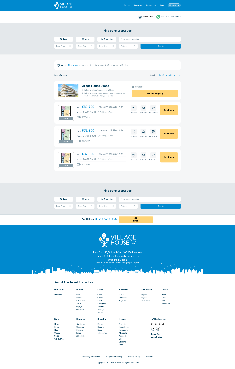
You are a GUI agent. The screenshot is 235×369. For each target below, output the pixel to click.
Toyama (122, 300)
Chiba (99, 295)
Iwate (78, 303)
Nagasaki (123, 336)
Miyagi (79, 306)
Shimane (79, 330)
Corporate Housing (114, 357)
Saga (121, 345)
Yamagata (80, 309)
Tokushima (102, 333)
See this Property (155, 93)
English (174, 5)
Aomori (79, 297)
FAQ (162, 5)
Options (124, 46)
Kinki (56, 319)
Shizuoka (166, 303)
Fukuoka (122, 324)
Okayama (80, 327)
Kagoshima (124, 327)
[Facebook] (153, 329)
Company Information (91, 357)
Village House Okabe (95, 86)
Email (135, 221)
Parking (127, 5)
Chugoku (80, 319)
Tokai (165, 289)
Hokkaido (59, 289)
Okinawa (122, 342)
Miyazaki (123, 333)
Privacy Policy (134, 357)
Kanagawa (101, 303)
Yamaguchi (80, 336)
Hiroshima (80, 324)
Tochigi (100, 309)
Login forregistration (156, 335)
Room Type (60, 46)
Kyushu (122, 319)
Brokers (149, 357)
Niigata (144, 297)
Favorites (138, 5)
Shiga (56, 336)
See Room (169, 110)
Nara (56, 330)
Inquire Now (148, 16)
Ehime (100, 324)
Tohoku (79, 289)
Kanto (100, 289)
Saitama (100, 306)
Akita (78, 295)
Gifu (163, 297)
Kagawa (100, 327)
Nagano (144, 295)
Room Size (82, 46)
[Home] (117, 240)
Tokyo (100, 312)
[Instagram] (158, 329)
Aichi (164, 295)
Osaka (57, 333)
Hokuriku (123, 289)
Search (161, 46)
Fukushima (80, 300)
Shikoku (101, 319)
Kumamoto (123, 330)
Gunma (100, 297)
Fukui (121, 295)
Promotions (151, 5)
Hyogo (57, 324)
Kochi (99, 330)
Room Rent (103, 46)
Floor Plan (66, 118)
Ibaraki (100, 300)
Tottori (78, 333)
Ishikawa (123, 297)
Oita (120, 339)
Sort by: (153, 75)
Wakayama (59, 339)
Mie (163, 300)
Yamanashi (145, 300)
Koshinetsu (146, 289)
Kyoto (56, 327)
